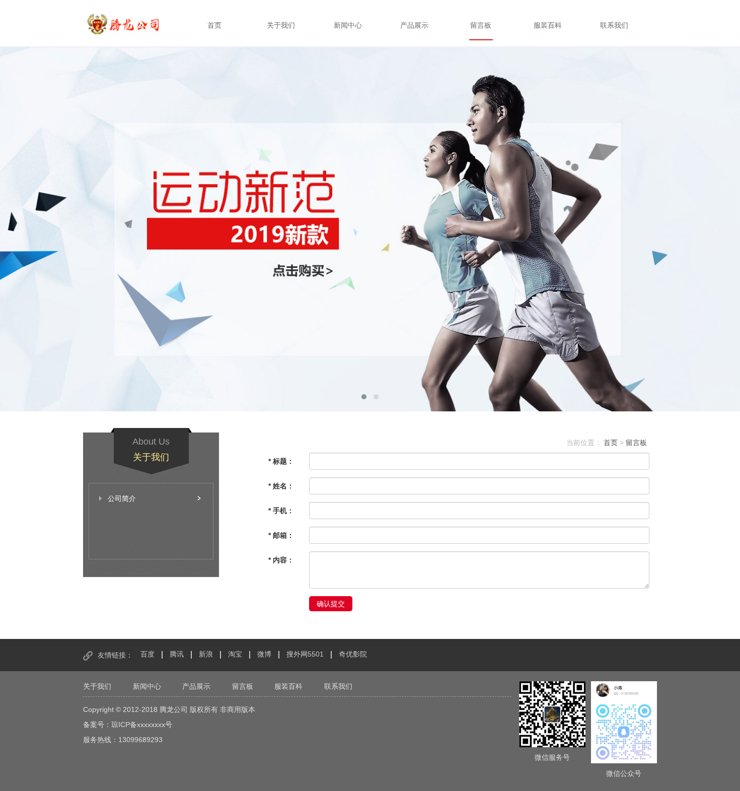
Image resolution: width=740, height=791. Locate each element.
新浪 (206, 654)
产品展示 (414, 25)
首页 (214, 25)
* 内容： (281, 560)
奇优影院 (353, 654)
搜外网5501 (305, 654)
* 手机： (281, 511)
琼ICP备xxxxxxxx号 (141, 725)
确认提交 (331, 604)
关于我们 (281, 25)
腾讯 (177, 654)
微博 (264, 654)
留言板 (480, 25)
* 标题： (281, 461)
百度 (147, 654)
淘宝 (235, 654)
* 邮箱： (281, 535)
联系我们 (614, 25)
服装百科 (548, 25)
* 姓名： (281, 486)
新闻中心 (348, 25)
